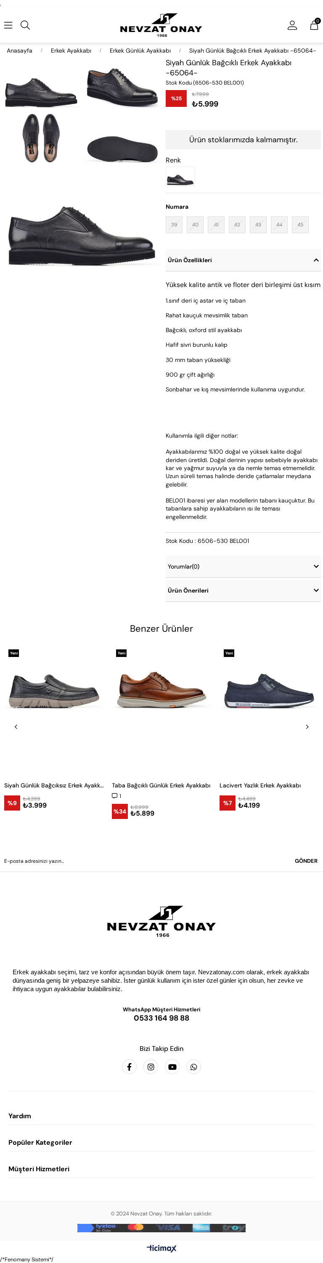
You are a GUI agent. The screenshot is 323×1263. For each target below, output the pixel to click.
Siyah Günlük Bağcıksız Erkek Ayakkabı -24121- (53, 785)
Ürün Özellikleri (190, 260)
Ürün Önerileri (188, 590)
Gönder (306, 860)
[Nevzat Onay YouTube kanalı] (172, 1066)
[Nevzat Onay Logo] (162, 25)
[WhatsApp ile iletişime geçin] (193, 1066)
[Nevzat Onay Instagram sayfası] (150, 1066)
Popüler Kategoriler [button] (40, 1142)
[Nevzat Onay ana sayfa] (161, 921)
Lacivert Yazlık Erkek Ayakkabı (260, 785)
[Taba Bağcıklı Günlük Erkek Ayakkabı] (161, 709)
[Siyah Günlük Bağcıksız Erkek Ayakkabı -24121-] (53, 709)
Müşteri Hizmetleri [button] (38, 1169)
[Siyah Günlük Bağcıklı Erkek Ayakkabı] (182, 176)
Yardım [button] (19, 1115)
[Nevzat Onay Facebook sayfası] (129, 1066)
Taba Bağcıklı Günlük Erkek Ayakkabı (161, 785)
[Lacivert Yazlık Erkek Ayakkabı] (269, 709)
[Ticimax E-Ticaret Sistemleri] (162, 1249)
